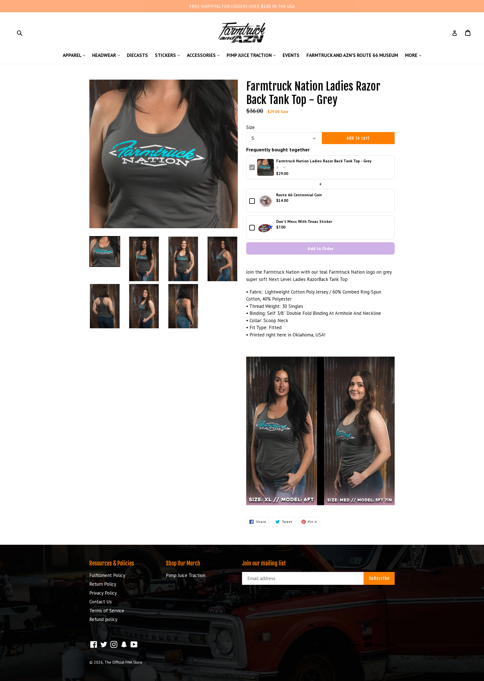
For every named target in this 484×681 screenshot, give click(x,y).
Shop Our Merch (183, 563)
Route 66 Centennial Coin (299, 195)
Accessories (204, 55)
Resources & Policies (111, 563)
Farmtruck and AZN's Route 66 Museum (352, 55)
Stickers (169, 55)
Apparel (75, 55)
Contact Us (100, 602)
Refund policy (103, 619)
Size (250, 127)
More (414, 55)
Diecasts (137, 55)
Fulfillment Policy (107, 575)
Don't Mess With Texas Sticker (304, 221)
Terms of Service (106, 611)
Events (291, 55)
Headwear (107, 55)
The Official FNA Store (123, 662)
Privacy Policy (103, 593)
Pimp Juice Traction (252, 55)
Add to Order (321, 248)
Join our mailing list (264, 563)
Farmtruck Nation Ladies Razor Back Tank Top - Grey (323, 161)
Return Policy (102, 584)
